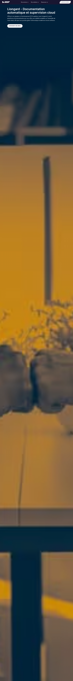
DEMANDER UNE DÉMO (15, 25)
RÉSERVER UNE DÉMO (65, 2)
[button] (25, 2)
